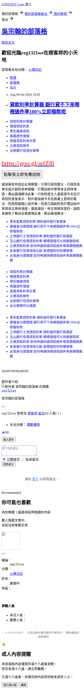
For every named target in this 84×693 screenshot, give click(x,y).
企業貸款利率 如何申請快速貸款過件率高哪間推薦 (46, 246)
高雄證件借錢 (19, 136)
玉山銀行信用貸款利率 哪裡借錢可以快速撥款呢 (44, 241)
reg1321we (9, 390)
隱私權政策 (72, 632)
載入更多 (8, 439)
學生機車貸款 (19, 131)
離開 (23, 685)
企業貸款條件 (19, 145)
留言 (41, 413)
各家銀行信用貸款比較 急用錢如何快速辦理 (41, 250)
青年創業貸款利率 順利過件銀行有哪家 (38, 221)
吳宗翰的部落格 (24, 31)
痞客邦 (32, 413)
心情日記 (35, 69)
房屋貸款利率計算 (23, 141)
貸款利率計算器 (21, 121)
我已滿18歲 (10, 685)
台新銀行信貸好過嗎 (24, 150)
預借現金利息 (19, 126)
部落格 (15, 82)
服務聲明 (43, 636)
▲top (5, 431)
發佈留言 (8, 464)
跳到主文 (8, 42)
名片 (13, 87)
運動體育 (33, 424)
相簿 (13, 77)
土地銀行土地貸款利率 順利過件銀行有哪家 (41, 236)
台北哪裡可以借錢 (23, 305)
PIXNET (18, 632)
